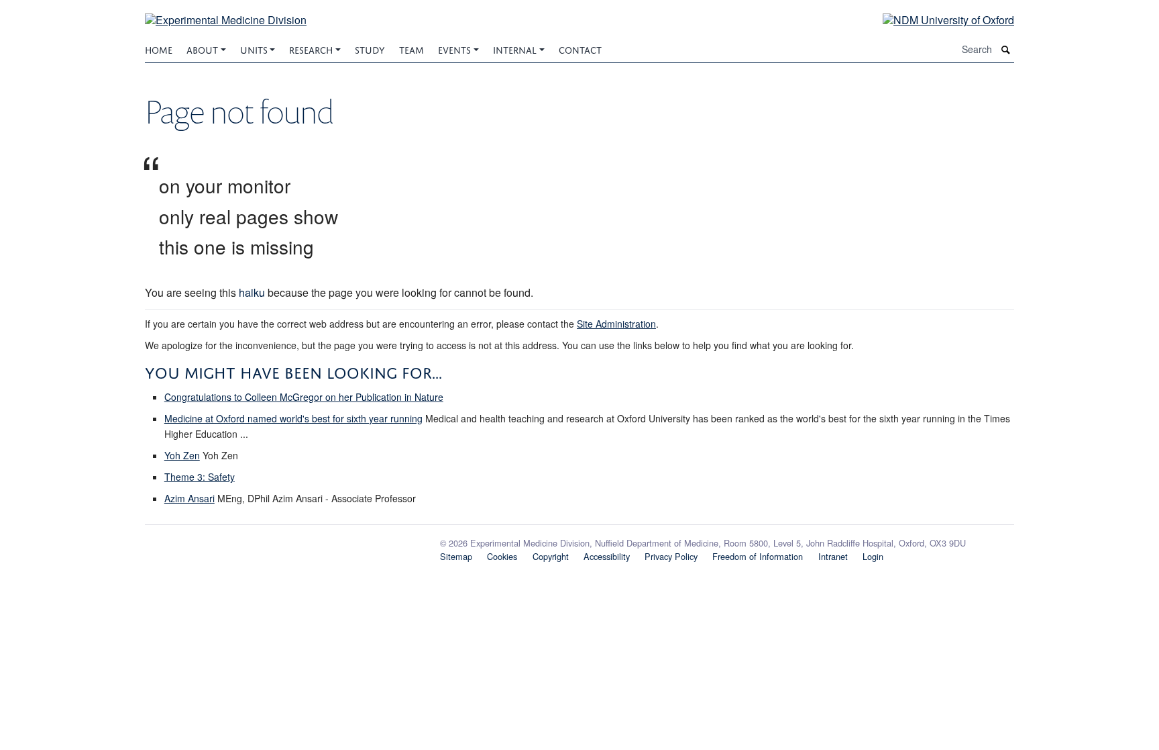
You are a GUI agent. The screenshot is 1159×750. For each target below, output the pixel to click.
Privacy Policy (671, 556)
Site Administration (616, 323)
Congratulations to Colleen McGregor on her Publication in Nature (303, 397)
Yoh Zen (182, 455)
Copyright (551, 556)
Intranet (833, 556)
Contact (580, 49)
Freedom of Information (757, 556)
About (202, 49)
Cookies (502, 556)
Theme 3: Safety (199, 476)
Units (254, 49)
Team (411, 49)
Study (370, 49)
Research (311, 49)
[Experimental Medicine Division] (226, 11)
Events (454, 49)
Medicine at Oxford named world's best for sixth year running (293, 418)
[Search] (1006, 49)
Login (873, 556)
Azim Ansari (189, 498)
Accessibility (607, 556)
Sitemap (456, 556)
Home (158, 49)
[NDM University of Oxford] (938, 19)
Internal (515, 49)
